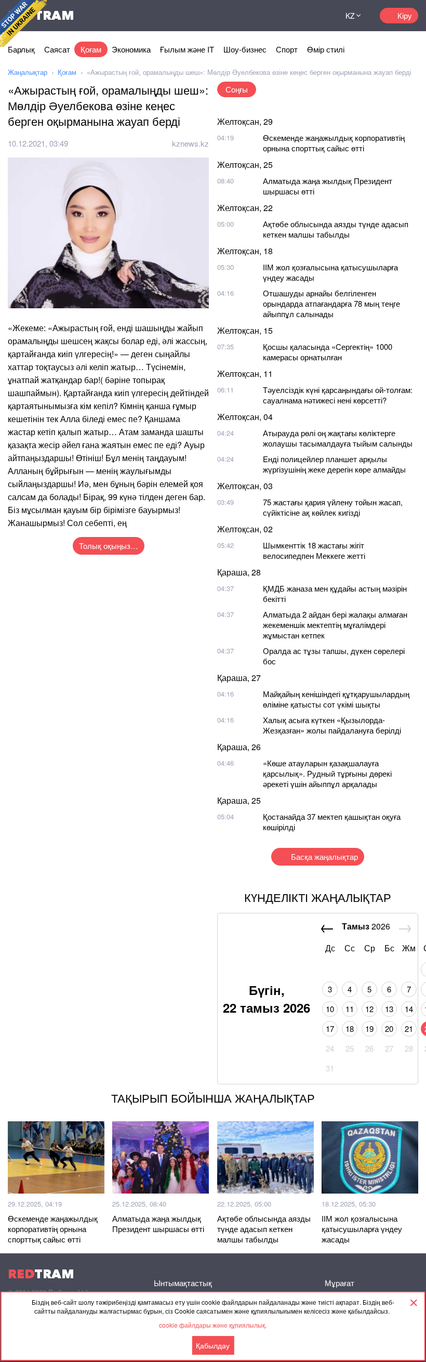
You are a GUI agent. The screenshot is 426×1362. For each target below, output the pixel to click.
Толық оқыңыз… (108, 545)
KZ (350, 15)
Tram (41, 1273)
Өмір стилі (325, 49)
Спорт (287, 49)
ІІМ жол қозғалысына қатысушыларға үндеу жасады (330, 272)
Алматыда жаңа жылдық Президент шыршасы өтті (327, 186)
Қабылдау (213, 1345)
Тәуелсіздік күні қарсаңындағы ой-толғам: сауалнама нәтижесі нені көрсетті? (337, 394)
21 (409, 1028)
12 (369, 1008)
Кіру (404, 15)
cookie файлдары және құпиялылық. (213, 1324)
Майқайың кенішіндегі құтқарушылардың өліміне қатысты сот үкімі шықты (336, 699)
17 (330, 1028)
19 (369, 1028)
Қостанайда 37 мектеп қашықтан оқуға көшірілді (332, 821)
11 (349, 1008)
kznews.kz (190, 143)
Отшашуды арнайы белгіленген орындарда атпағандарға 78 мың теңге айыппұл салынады (331, 303)
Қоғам (91, 49)
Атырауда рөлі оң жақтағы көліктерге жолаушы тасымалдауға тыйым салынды (337, 438)
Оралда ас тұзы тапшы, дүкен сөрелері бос (334, 655)
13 (389, 1008)
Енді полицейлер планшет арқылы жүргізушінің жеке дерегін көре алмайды (334, 464)
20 (389, 1028)
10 (330, 1008)
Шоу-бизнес (245, 49)
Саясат (57, 49)
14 (409, 1008)
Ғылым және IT (187, 49)
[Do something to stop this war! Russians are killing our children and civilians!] (23, 23)
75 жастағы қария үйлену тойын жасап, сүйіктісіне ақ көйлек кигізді (333, 507)
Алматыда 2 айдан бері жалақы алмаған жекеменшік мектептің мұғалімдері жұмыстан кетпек (335, 624)
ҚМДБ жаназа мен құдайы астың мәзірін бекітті (335, 593)
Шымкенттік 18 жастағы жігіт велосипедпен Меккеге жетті (314, 550)
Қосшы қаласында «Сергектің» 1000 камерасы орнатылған (327, 351)
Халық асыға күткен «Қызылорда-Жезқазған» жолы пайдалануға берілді (332, 725)
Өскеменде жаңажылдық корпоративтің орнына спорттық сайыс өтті (334, 142)
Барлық (21, 49)
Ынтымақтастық (183, 1282)
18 (349, 1028)
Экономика (131, 49)
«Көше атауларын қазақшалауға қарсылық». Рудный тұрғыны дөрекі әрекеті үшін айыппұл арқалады (327, 773)
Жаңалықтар (27, 72)
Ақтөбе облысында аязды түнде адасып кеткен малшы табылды (335, 229)
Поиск (315, 15)
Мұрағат (339, 1282)
